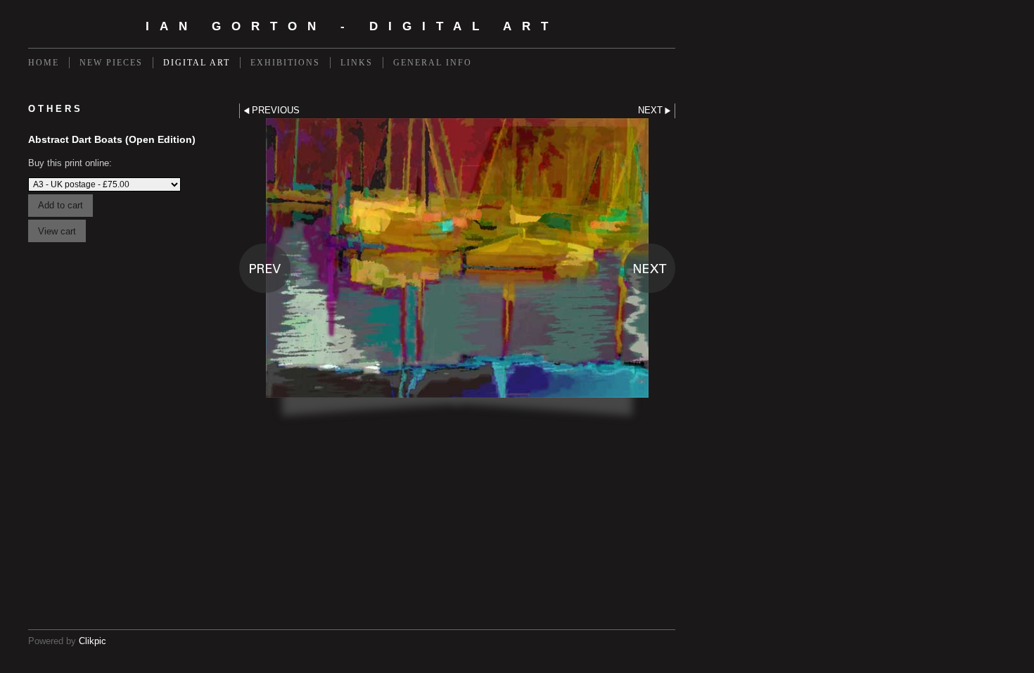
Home (43, 62)
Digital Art (196, 62)
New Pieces (111, 62)
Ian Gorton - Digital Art (352, 26)
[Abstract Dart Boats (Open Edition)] (457, 272)
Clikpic (92, 641)
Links (356, 62)
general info (432, 62)
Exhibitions (285, 62)
